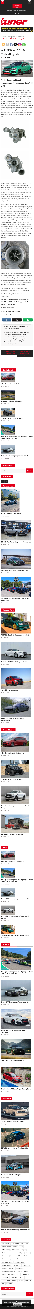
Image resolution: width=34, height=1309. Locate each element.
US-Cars (20, 1280)
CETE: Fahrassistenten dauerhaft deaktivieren (12, 719)
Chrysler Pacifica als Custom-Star (13, 384)
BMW (21, 1246)
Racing (26, 1271)
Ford (25, 1256)
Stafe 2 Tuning (20, 338)
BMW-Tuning (6, 1250)
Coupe (28, 1253)
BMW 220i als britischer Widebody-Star (14, 1148)
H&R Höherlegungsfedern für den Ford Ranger (15, 807)
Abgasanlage (6, 1243)
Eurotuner (8, 326)
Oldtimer (11, 1268)
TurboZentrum (14, 342)
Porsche (19, 1271)
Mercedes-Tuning (14, 334)
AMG (22, 1243)
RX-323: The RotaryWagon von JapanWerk (16, 542)
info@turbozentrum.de (13, 311)
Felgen (20, 1256)
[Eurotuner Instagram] (18, 13)
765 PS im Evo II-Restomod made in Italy (15, 635)
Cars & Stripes (20, 1253)
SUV (18, 1274)
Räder (4, 1274)
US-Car (14, 1280)
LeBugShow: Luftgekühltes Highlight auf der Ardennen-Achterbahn (17, 438)
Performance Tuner (22, 336)
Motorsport (17, 1265)
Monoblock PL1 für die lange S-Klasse (14, 662)
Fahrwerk (13, 1256)
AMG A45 (8, 332)
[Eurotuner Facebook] (16, 13)
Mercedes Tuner (23, 326)
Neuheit (4, 1268)
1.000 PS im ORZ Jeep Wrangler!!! (12, 418)
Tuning (22, 1277)
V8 (30, 1280)
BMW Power (15, 1250)
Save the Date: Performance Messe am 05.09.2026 (15, 600)
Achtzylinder (15, 1243)
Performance (20, 1268)
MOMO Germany (6, 1265)
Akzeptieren (17, 1304)
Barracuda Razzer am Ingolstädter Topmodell (13, 1031)
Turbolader (7, 342)
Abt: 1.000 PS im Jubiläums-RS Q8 (12, 1061)
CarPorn (11, 1253)
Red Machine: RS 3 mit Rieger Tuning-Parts (16, 1089)
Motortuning (22, 334)
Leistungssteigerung (8, 1259)
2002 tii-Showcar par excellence (12, 1122)
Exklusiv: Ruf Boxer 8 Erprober (16, 10)
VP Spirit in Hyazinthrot (9, 690)
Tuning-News (11, 340)
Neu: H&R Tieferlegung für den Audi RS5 (15, 456)
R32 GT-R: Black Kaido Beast (11, 514)
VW (3, 1283)
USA (26, 1280)
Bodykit (23, 1250)
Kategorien (15, 326)
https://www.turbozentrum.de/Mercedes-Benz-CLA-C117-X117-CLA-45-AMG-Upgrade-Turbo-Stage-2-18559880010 (16, 302)
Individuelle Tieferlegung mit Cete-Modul (15, 1230)
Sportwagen (11, 1274)
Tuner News (14, 1277)
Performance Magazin (14, 328)
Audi (27, 1243)
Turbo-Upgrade (19, 340)
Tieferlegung (25, 1274)
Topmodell (5, 1277)
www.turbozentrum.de (8, 315)
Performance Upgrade (10, 338)
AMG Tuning (14, 332)
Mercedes (19, 1259)
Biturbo (15, 1246)
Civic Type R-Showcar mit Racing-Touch (15, 570)
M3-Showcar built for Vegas (11, 1175)
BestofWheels (6, 1246)
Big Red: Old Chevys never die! (12, 834)
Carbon (4, 1253)
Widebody (9, 1283)
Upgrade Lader (15, 344)
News (6, 328)
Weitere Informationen (23, 1302)
